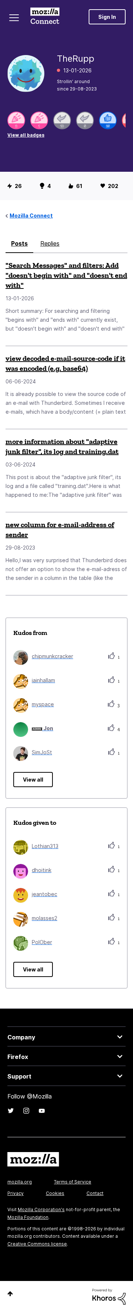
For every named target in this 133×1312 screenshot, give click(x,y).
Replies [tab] (49, 243)
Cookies (55, 1193)
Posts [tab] (19, 243)
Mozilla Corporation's (41, 1209)
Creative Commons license (37, 1244)
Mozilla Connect (45, 16)
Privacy (15, 1193)
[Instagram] (26, 1110)
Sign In (107, 17)
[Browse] (14, 17)
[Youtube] (41, 1110)
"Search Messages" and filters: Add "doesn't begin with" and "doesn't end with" (66, 275)
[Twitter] (10, 1110)
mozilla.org (19, 1182)
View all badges (25, 135)
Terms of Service (72, 1182)
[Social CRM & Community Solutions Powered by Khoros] (109, 1296)
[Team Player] (108, 120)
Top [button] (10, 1293)
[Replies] (62, 120)
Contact (94, 1193)
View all (33, 779)
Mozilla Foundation (27, 1217)
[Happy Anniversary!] (16, 120)
